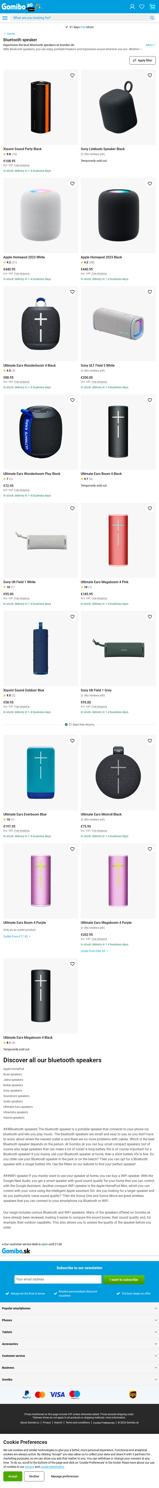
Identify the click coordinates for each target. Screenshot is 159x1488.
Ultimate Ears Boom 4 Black (101, 474)
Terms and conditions (78, 1422)
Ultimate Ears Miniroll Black (101, 814)
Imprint (58, 1422)
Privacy (47, 1422)
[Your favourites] (142, 6)
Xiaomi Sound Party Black (22, 149)
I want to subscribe (124, 1280)
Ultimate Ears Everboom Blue (25, 814)
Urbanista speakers (15, 1112)
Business (8, 1367)
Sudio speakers (13, 1101)
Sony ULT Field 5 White (98, 365)
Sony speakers (12, 1090)
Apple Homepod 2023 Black (101, 257)
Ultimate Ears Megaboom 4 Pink (104, 582)
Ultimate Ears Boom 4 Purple (24, 923)
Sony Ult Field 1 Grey (96, 690)
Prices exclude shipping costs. (117, 1414)
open (44, 1244)
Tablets (7, 1332)
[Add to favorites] (72, 75)
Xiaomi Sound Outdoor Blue (23, 690)
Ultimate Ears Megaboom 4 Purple (106, 923)
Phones (7, 1320)
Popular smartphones (16, 1308)
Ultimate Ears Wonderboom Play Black (31, 474)
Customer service (13, 1355)
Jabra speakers (13, 1079)
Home (11, 33)
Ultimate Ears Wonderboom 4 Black (29, 365)
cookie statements (52, 1466)
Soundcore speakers (16, 1096)
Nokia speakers (13, 1085)
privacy (29, 1466)
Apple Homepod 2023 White (24, 257)
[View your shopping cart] (152, 6)
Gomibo (7, 1379)
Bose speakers (12, 1074)
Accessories (10, 1344)
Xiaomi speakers (13, 1117)
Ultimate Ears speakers (18, 1106)
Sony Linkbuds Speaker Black (103, 149)
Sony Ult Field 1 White (19, 582)
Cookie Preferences (103, 1422)
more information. (116, 1417)
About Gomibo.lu (29, 1422)
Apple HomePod (13, 1069)
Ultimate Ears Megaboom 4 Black (28, 1038)
